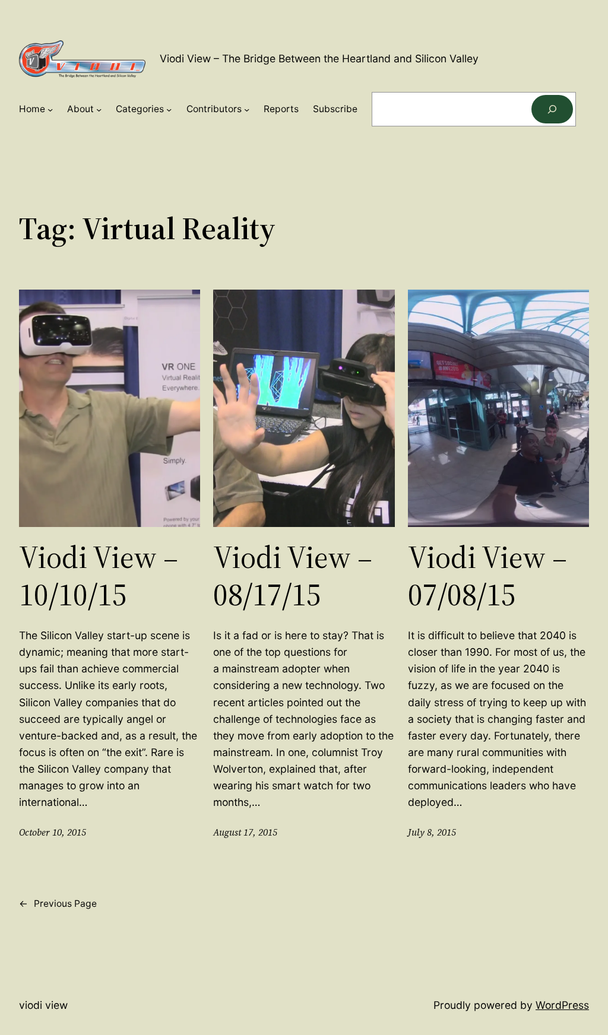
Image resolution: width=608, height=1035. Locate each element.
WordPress (562, 1005)
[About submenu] (99, 109)
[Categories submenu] (169, 109)
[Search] (552, 109)
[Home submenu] (50, 109)
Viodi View (43, 1005)
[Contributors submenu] (246, 109)
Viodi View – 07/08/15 (487, 576)
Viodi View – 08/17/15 (292, 576)
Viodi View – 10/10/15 (98, 576)
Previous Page (58, 903)
